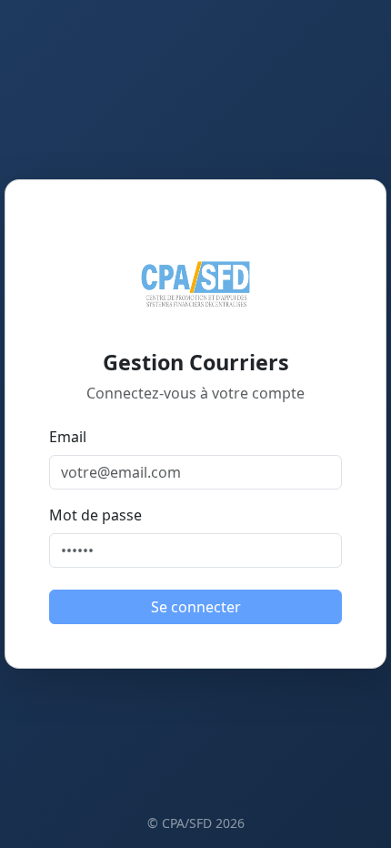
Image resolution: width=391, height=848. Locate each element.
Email (67, 437)
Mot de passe (95, 515)
